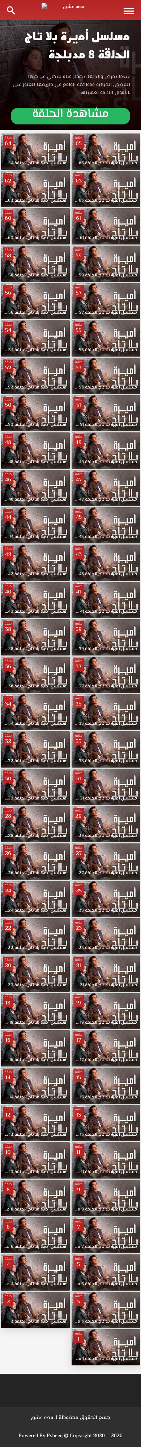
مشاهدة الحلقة (70, 116)
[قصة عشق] (70, 10)
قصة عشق (42, 1418)
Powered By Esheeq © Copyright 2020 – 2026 (70, 1436)
